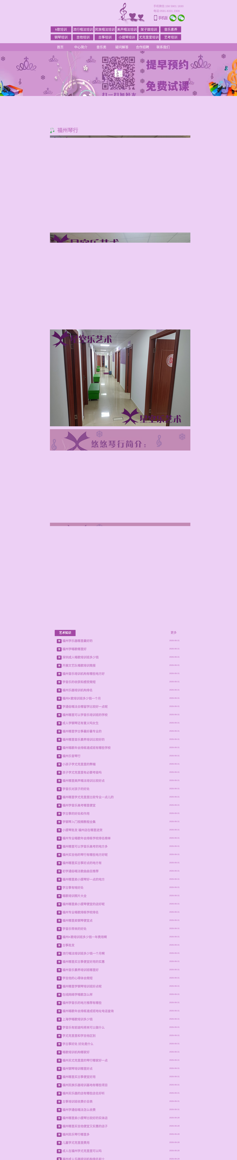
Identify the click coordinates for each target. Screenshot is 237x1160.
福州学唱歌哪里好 (74, 921)
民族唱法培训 (105, 29)
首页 (60, 47)
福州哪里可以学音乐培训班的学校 (85, 987)
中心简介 (80, 47)
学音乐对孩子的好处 (76, 1061)
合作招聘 (142, 47)
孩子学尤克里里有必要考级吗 (82, 1044)
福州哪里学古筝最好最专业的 (82, 1003)
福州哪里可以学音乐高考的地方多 (85, 1118)
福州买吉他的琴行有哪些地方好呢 (85, 1127)
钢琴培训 (61, 37)
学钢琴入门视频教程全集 (79, 1094)
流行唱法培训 (83, 29)
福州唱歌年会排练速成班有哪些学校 (86, 1020)
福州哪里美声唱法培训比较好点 (83, 1053)
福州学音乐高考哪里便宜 (79, 1077)
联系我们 (163, 47)
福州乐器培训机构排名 (77, 962)
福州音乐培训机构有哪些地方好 (83, 946)
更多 (174, 904)
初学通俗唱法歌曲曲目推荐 (80, 1143)
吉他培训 (83, 37)
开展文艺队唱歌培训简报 (79, 937)
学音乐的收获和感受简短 (79, 954)
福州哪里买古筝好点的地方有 (82, 1135)
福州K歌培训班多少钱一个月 (81, 970)
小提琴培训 (127, 37)
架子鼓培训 (149, 29)
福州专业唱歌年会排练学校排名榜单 (86, 1110)
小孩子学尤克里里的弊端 (79, 1036)
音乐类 (101, 47)
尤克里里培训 (149, 37)
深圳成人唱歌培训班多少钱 (80, 929)
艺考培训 (170, 37)
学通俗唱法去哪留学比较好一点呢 (85, 979)
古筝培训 (105, 37)
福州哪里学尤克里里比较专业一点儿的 (88, 1069)
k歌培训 (61, 29)
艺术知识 (65, 905)
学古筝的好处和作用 (76, 1085)
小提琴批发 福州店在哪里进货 (82, 1102)
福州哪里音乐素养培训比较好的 (83, 1011)
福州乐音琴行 (71, 1028)
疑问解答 (122, 47)
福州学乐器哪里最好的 (77, 913)
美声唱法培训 (127, 29)
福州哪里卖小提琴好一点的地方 (83, 1151)
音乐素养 (170, 29)
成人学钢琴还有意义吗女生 (80, 995)
